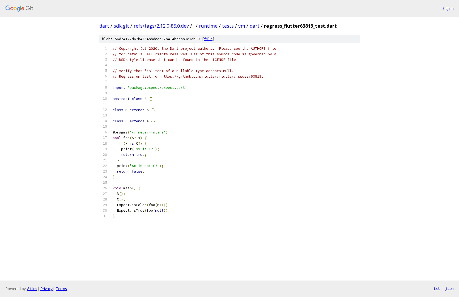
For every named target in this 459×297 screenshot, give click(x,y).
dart (104, 26)
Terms (61, 288)
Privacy (46, 288)
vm (241, 26)
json (449, 288)
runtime (208, 26)
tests (228, 26)
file (208, 39)
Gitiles (32, 288)
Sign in (448, 8)
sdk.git (121, 26)
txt (437, 288)
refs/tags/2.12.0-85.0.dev (161, 26)
